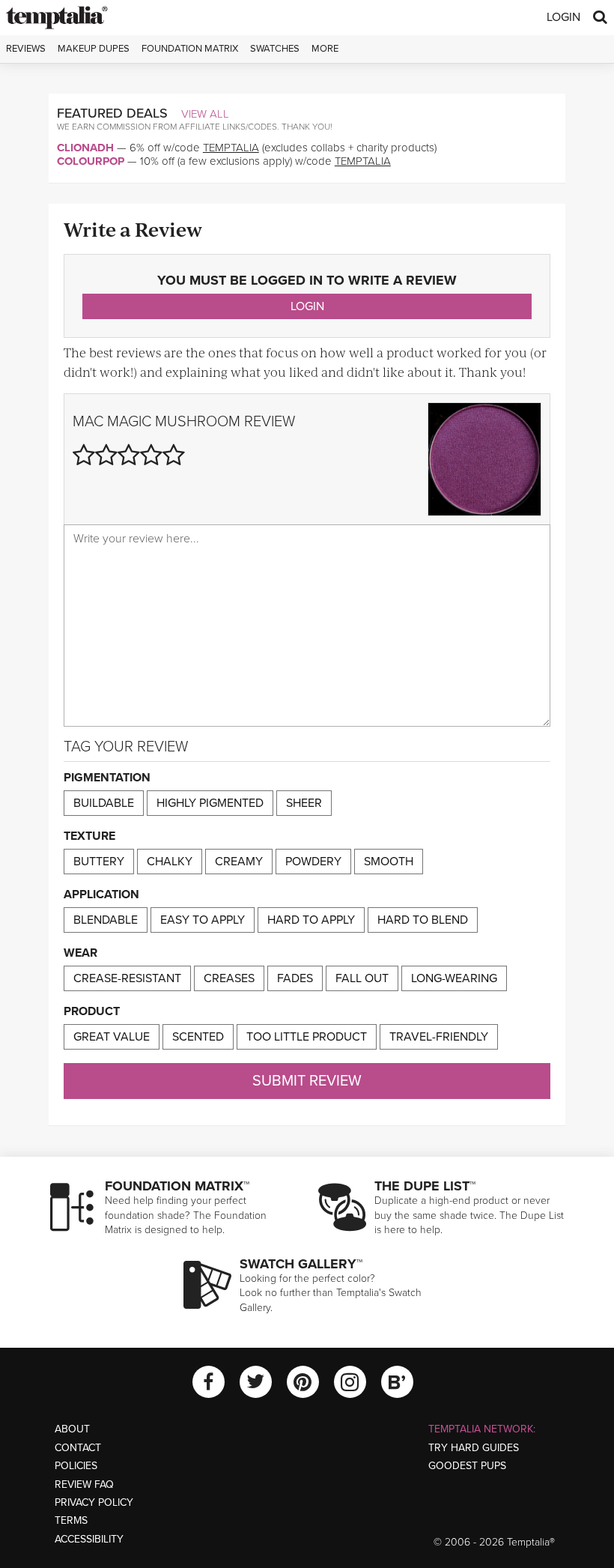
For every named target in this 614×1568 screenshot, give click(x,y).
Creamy (239, 861)
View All (205, 114)
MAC (88, 422)
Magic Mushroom (173, 422)
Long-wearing (454, 978)
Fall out (362, 978)
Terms (71, 1520)
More (324, 49)
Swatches (275, 49)
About (72, 1429)
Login (563, 17)
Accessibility (89, 1539)
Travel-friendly (438, 1036)
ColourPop (90, 161)
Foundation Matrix (190, 49)
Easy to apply (202, 919)
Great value (111, 1036)
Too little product (306, 1036)
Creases (229, 978)
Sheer (304, 803)
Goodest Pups (467, 1465)
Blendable (105, 919)
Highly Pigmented (210, 803)
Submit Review (307, 1081)
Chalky (169, 861)
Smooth (388, 861)
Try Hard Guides (473, 1447)
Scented (198, 1036)
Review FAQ (84, 1484)
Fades (295, 978)
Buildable (103, 803)
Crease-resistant (127, 978)
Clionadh (85, 147)
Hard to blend (422, 919)
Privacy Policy (94, 1502)
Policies (76, 1465)
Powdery (313, 861)
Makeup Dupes (94, 49)
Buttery (98, 861)
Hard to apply (311, 919)
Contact (78, 1447)
